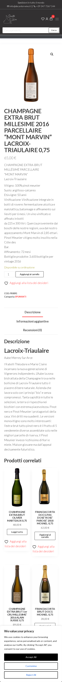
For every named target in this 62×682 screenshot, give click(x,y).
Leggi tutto (17, 531)
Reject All (31, 674)
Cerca (54, 30)
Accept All (31, 657)
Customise (31, 666)
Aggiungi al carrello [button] (45, 535)
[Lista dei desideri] (43, 18)
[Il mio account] (47, 18)
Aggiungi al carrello (29, 274)
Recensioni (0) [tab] (32, 330)
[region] (31, 654)
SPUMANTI (20, 297)
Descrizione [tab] (33, 312)
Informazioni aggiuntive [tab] (32, 321)
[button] (57, 19)
